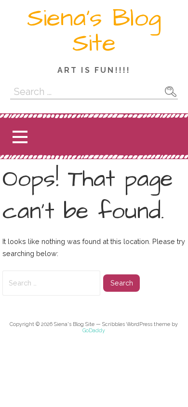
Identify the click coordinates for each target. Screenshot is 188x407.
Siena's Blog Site (94, 31)
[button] (20, 136)
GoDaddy (93, 330)
